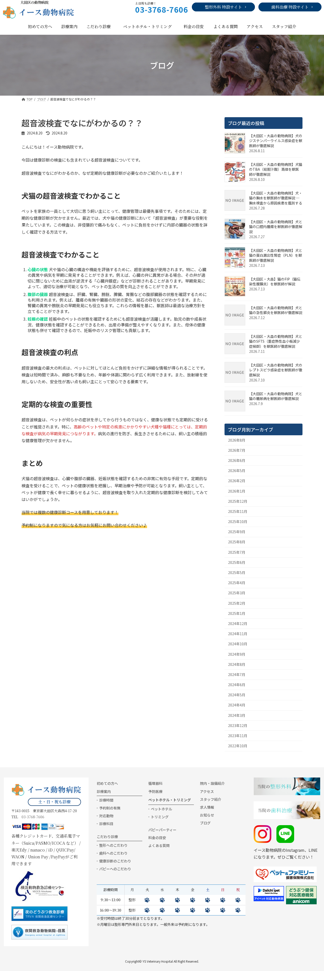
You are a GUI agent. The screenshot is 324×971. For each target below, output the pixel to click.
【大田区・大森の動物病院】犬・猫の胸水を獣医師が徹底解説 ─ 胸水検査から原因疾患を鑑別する (275, 197)
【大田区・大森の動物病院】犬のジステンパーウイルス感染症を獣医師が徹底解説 (275, 140)
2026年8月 (236, 439)
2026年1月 (236, 490)
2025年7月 (236, 551)
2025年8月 (236, 541)
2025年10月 (237, 521)
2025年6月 (236, 562)
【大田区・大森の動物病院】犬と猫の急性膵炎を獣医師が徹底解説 (275, 310)
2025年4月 (236, 582)
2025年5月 (236, 572)
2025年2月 (236, 602)
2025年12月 (237, 501)
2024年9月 (236, 653)
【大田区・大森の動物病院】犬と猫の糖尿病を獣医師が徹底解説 (275, 396)
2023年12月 (237, 725)
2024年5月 (236, 694)
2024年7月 (236, 674)
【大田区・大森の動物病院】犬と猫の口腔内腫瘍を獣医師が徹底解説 (275, 226)
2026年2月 (236, 480)
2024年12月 (237, 623)
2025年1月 (236, 613)
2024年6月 (236, 684)
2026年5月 (236, 470)
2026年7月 (236, 450)
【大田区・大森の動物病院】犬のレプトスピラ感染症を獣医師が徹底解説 (275, 369)
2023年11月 (237, 735)
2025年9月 (236, 531)
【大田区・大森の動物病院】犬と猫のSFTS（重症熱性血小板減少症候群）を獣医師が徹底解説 (275, 341)
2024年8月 (236, 664)
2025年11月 (237, 511)
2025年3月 (236, 592)
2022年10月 (237, 745)
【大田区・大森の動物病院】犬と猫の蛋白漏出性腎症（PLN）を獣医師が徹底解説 (275, 255)
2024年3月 (236, 715)
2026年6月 (236, 460)
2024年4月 (236, 704)
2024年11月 (237, 633)
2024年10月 (237, 643)
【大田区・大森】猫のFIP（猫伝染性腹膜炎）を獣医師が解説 (274, 281)
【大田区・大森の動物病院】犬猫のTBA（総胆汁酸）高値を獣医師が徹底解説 (275, 169)
